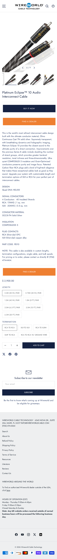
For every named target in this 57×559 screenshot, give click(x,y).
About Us (6, 436)
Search (5, 431)
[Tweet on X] (4, 354)
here (8, 490)
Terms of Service (9, 454)
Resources (6, 459)
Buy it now (29, 108)
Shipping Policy (8, 445)
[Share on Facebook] (10, 354)
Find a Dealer (29, 121)
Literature (6, 464)
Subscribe (28, 392)
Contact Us (6, 473)
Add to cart (38, 345)
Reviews (5, 468)
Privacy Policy (8, 450)
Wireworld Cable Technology (31, 547)
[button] (53, 6)
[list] (28, 45)
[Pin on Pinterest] (16, 354)
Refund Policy (7, 440)
